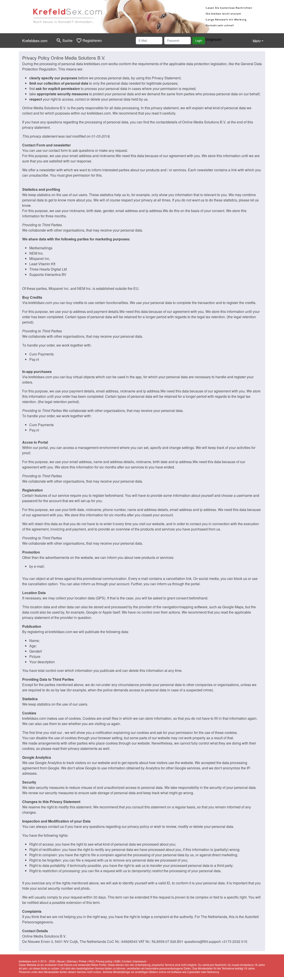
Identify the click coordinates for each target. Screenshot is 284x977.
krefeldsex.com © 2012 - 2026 (37, 961)
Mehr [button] (257, 40)
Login (198, 40)
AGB (117, 961)
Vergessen (213, 39)
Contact (126, 961)
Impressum (139, 961)
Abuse (61, 961)
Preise (83, 961)
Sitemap (72, 961)
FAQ (91, 961)
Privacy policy (104, 961)
